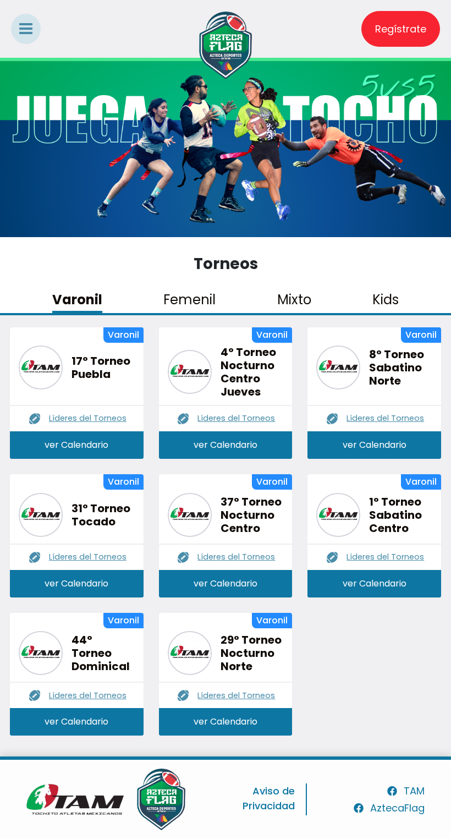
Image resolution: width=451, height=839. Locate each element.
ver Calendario (76, 444)
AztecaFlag (397, 808)
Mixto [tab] (294, 299)
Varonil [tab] (77, 299)
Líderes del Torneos (88, 418)
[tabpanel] (225, 531)
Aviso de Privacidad (269, 798)
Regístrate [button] (400, 29)
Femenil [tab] (189, 299)
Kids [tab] (385, 299)
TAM (414, 791)
